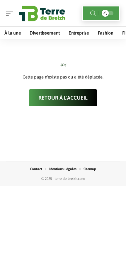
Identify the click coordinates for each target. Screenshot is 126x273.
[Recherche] (93, 13)
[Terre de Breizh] (42, 13)
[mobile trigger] (11, 13)
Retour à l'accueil (63, 98)
